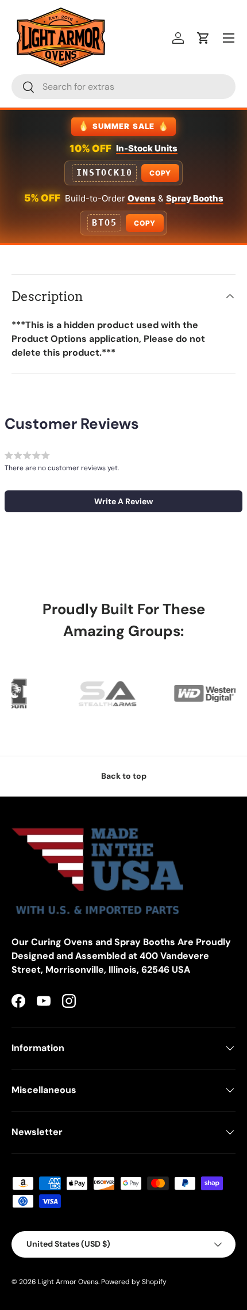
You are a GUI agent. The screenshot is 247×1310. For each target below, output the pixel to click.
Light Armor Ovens (68, 1281)
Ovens (142, 198)
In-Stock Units (146, 148)
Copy (160, 173)
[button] (203, 38)
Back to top (123, 776)
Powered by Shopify (134, 1281)
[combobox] (123, 86)
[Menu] (228, 38)
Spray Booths (194, 198)
